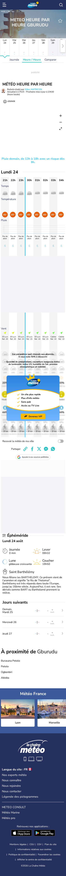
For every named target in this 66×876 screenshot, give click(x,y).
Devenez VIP (35, 416)
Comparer (50, 60)
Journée (14, 60)
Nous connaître (11, 780)
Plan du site (50, 844)
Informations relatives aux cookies (34, 849)
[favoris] (60, 20)
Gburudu (11, 11)
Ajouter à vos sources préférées (35, 457)
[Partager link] (25, 449)
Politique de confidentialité (21, 854)
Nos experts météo (14, 775)
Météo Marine (11, 812)
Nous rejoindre (11, 786)
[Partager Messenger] (46, 449)
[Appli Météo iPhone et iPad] (21, 833)
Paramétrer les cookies (49, 854)
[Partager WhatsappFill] (53, 449)
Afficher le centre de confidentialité (34, 859)
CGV (39, 844)
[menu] (5, 4)
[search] (61, 4)
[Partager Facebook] (32, 449)
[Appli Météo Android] (44, 833)
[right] (62, 46)
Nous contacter (11, 791)
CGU (31, 844)
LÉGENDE (11, 101)
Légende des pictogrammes (20, 797)
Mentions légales (18, 844)
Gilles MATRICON (33, 89)
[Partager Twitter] (39, 449)
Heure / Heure (32, 60)
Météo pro (8, 818)
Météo (3, 11)
